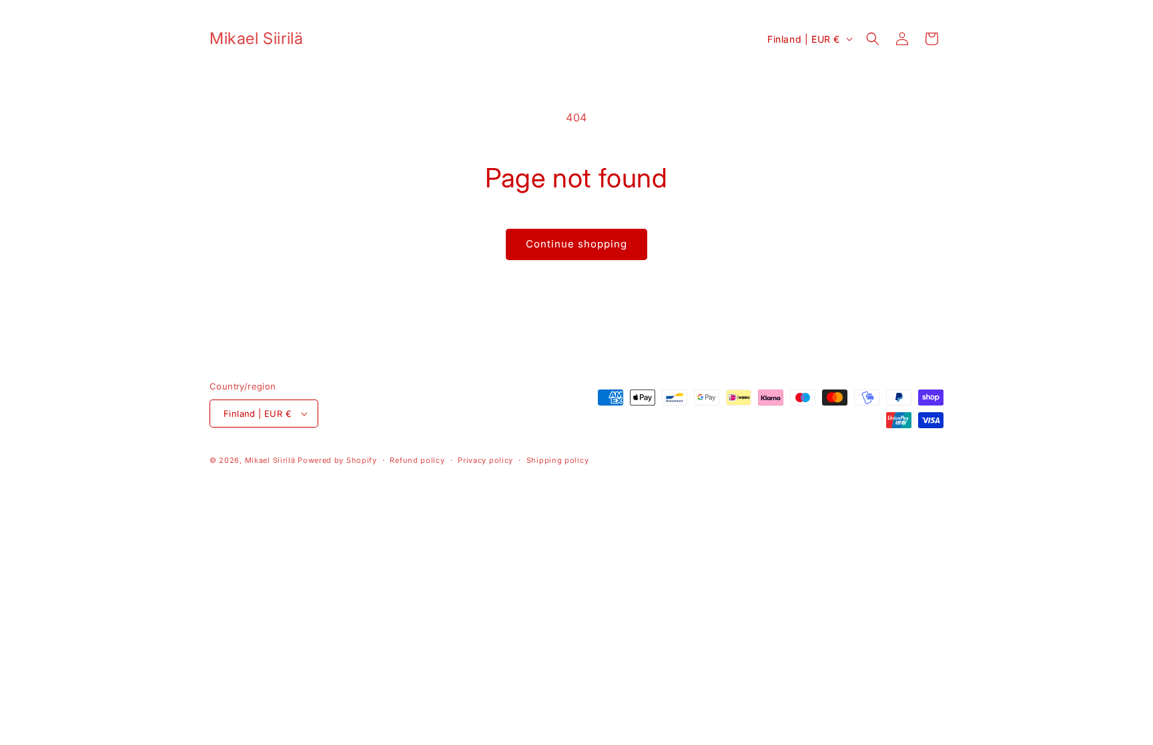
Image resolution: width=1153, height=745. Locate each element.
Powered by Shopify (337, 460)
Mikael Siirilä (270, 460)
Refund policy (417, 460)
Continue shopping (576, 243)
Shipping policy (557, 460)
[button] (872, 38)
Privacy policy (485, 460)
